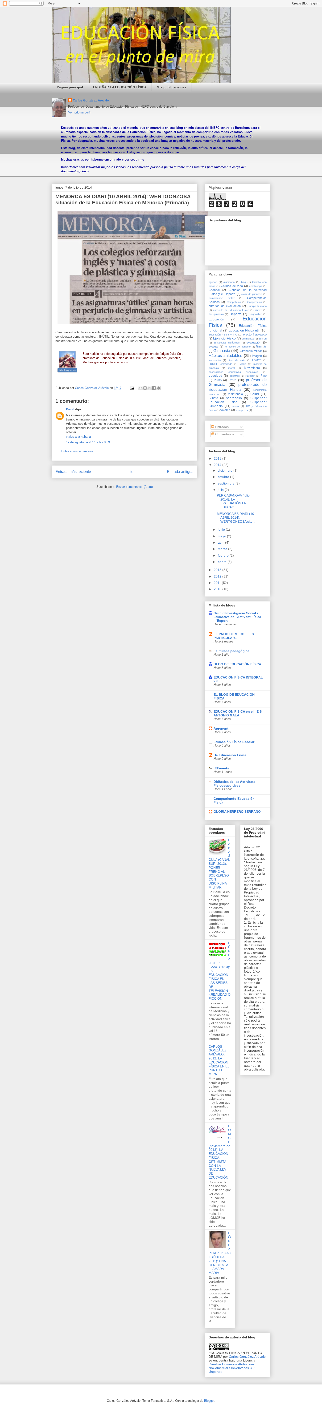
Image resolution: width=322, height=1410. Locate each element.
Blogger (209, 1400)
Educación (216, 319)
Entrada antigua (180, 472)
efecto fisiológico (255, 334)
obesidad (215, 375)
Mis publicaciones (171, 87)
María (242, 364)
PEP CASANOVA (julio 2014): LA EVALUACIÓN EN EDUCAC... (233, 501)
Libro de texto (236, 360)
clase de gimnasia (251, 294)
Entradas (221, 427)
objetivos (235, 375)
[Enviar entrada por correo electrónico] (131, 388)
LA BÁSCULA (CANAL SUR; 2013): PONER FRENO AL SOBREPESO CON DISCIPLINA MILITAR (219, 863)
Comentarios (224, 434)
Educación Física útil (243, 330)
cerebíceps (255, 286)
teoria (235, 406)
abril (221, 542)
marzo (223, 549)
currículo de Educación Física (231, 310)
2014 (218, 465)
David (70, 409)
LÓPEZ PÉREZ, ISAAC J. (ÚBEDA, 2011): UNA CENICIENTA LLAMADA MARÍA (220, 1253)
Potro (232, 380)
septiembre (226, 483)
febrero (224, 555)
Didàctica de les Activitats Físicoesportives (234, 783)
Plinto (218, 380)
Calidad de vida (232, 286)
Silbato (213, 398)
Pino (263, 375)
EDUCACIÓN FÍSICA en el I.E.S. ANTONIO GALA (238, 713)
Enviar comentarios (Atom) (134, 487)
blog (243, 282)
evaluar (214, 346)
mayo (222, 536)
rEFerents (221, 768)
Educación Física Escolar (234, 742)
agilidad (213, 282)
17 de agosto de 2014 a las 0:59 (88, 442)
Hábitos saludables (225, 355)
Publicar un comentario (77, 451)
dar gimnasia (216, 314)
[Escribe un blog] (145, 388)
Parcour (250, 375)
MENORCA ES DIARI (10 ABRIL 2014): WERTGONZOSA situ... (236, 518)
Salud (254, 394)
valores (225, 410)
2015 (218, 458)
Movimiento (252, 368)
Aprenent (221, 728)
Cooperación (254, 302)
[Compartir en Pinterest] (158, 388)
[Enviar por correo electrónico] (140, 388)
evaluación (254, 342)
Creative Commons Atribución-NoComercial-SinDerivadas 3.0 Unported (232, 1368)
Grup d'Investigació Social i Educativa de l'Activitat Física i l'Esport (237, 616)
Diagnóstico (255, 314)
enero (222, 562)
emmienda (248, 338)
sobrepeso (234, 398)
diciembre (225, 470)
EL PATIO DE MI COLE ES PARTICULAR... (234, 636)
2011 (218, 583)
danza (258, 310)
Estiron (263, 338)
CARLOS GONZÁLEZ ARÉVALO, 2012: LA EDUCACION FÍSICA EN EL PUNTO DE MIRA (219, 1060)
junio (222, 529)
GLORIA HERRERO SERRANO (237, 811)
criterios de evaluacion (225, 306)
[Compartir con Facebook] (154, 388)
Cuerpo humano (257, 306)
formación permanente (238, 346)
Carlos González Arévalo (91, 100)
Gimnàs (261, 346)
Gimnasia (221, 350)
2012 (218, 576)
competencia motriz (222, 298)
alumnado (229, 282)
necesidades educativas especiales (233, 372)
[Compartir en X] (149, 388)
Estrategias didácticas (227, 342)
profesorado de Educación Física (238, 387)
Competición (234, 302)
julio (221, 490)
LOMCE (256, 360)
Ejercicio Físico (224, 338)
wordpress (242, 410)
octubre (224, 477)
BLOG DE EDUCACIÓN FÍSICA (237, 664)
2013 (218, 570)
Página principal (70, 87)
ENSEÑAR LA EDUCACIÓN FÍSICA (120, 87)
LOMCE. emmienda (220, 364)
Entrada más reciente (73, 472)
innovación (215, 360)
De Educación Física (230, 755)
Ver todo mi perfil (79, 112)
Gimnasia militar (251, 351)
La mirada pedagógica (231, 651)
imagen (257, 356)
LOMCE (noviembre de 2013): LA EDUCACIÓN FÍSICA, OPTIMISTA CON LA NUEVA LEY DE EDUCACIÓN (220, 1151)
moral (231, 368)
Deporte (236, 314)
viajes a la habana (78, 436)
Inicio (128, 472)
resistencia (235, 394)
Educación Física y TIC (223, 334)
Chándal (214, 290)
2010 (218, 589)
